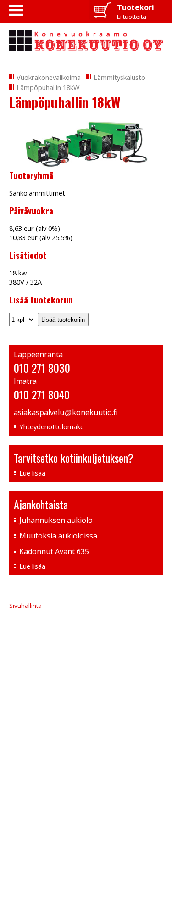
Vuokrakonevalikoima (49, 77)
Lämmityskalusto (119, 77)
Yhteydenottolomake (51, 426)
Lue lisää (32, 472)
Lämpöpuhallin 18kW (48, 87)
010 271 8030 (42, 367)
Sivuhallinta (25, 605)
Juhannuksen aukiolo (56, 520)
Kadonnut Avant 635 (54, 551)
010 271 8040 (42, 394)
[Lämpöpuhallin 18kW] (86, 164)
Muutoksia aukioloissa (58, 536)
